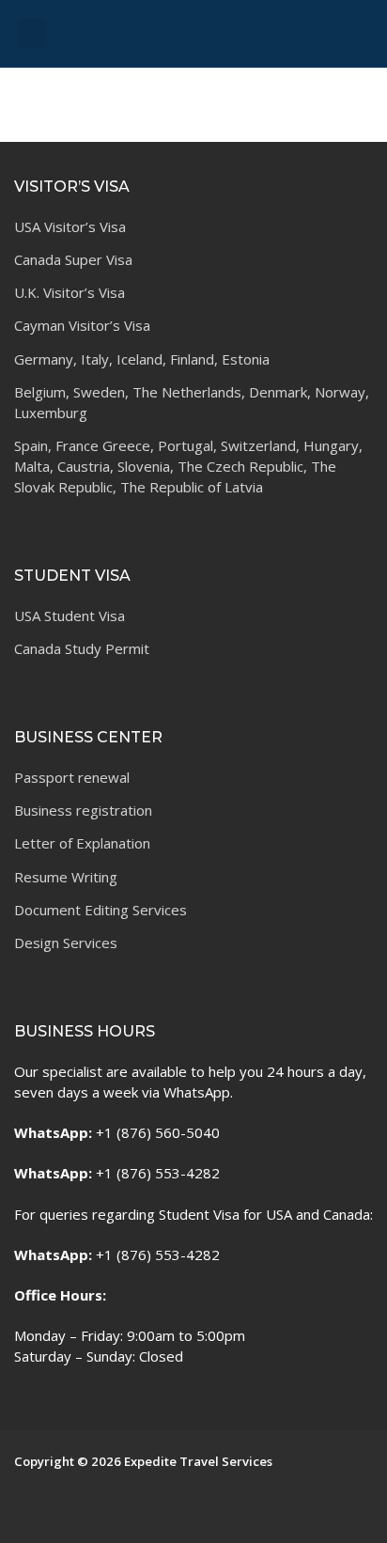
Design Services (65, 942)
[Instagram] (56, 1512)
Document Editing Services (100, 909)
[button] (32, 33)
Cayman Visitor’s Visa (82, 325)
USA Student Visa (69, 615)
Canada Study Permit (81, 648)
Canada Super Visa (73, 259)
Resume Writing (65, 876)
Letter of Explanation (82, 843)
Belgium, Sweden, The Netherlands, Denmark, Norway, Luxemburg (191, 402)
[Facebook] (28, 1512)
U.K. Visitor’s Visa (69, 292)
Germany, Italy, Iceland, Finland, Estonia (142, 359)
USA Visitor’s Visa (70, 226)
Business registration (83, 810)
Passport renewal (72, 777)
